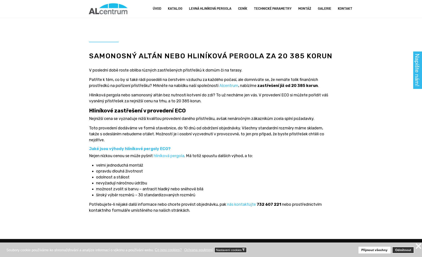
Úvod (157, 9)
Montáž (304, 9)
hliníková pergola (169, 155)
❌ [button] (418, 246)
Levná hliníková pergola (210, 9)
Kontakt (345, 9)
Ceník (242, 9)
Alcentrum (228, 85)
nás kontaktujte (241, 204)
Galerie (324, 9)
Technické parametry (273, 9)
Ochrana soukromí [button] (198, 250)
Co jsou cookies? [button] (168, 250)
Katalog (175, 9)
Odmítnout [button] (403, 250)
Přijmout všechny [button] (374, 250)
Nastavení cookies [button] (230, 250)
